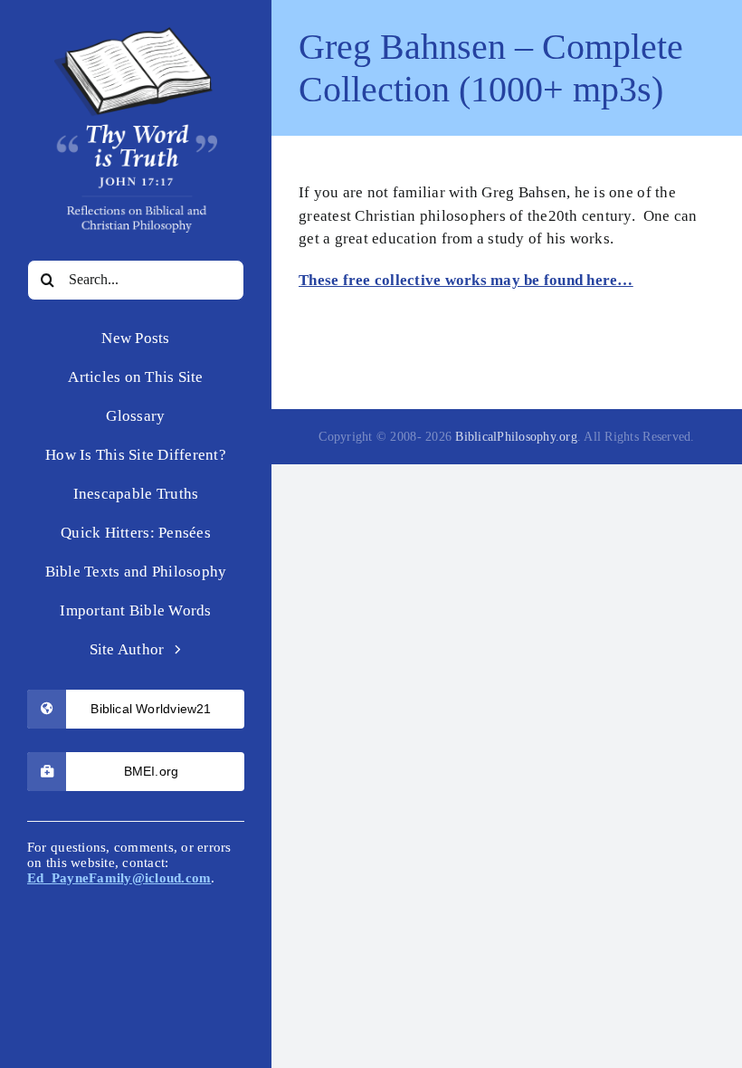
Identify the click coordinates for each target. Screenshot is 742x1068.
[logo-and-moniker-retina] (135, 34)
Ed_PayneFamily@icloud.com (119, 878)
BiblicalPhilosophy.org (516, 436)
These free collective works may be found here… (466, 280)
